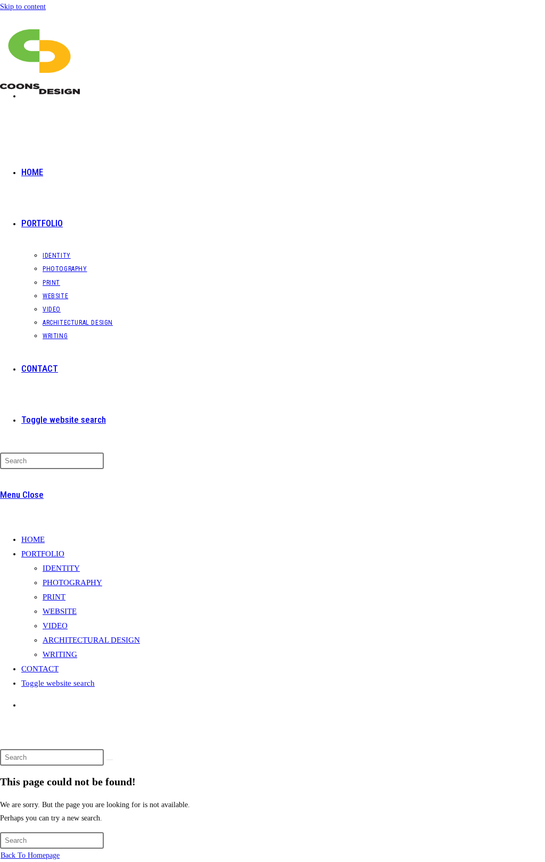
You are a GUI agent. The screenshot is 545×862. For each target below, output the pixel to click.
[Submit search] (109, 760)
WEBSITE (60, 611)
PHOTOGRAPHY (72, 582)
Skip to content (23, 7)
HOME (33, 539)
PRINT (54, 597)
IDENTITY (61, 568)
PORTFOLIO (42, 553)
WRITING (60, 654)
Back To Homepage (30, 855)
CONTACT (40, 668)
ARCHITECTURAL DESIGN (91, 640)
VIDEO (55, 625)
